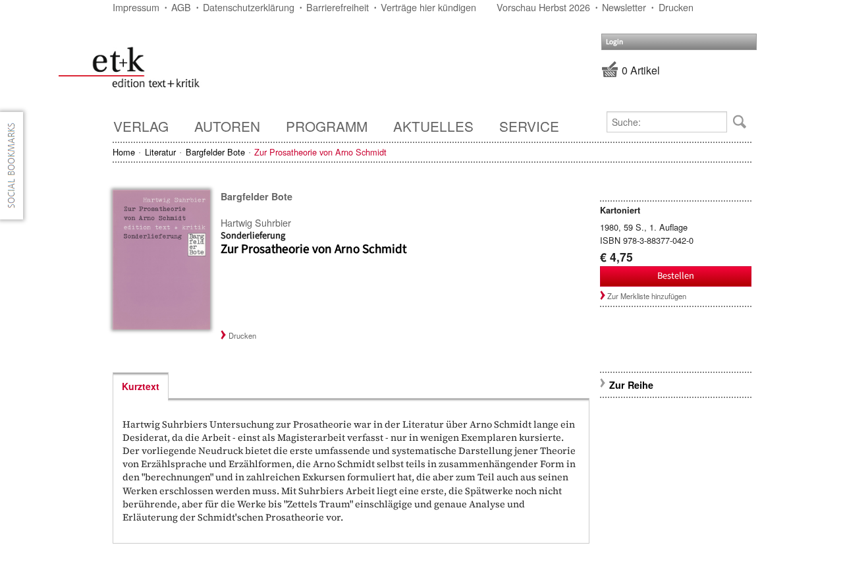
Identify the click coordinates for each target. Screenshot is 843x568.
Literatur (160, 152)
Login (614, 42)
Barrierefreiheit (337, 7)
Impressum (136, 7)
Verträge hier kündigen (428, 7)
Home (124, 152)
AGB (181, 7)
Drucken (676, 7)
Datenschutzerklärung (248, 7)
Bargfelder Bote (215, 152)
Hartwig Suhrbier (256, 222)
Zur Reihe (631, 384)
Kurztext (140, 386)
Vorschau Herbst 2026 (543, 7)
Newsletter (624, 7)
